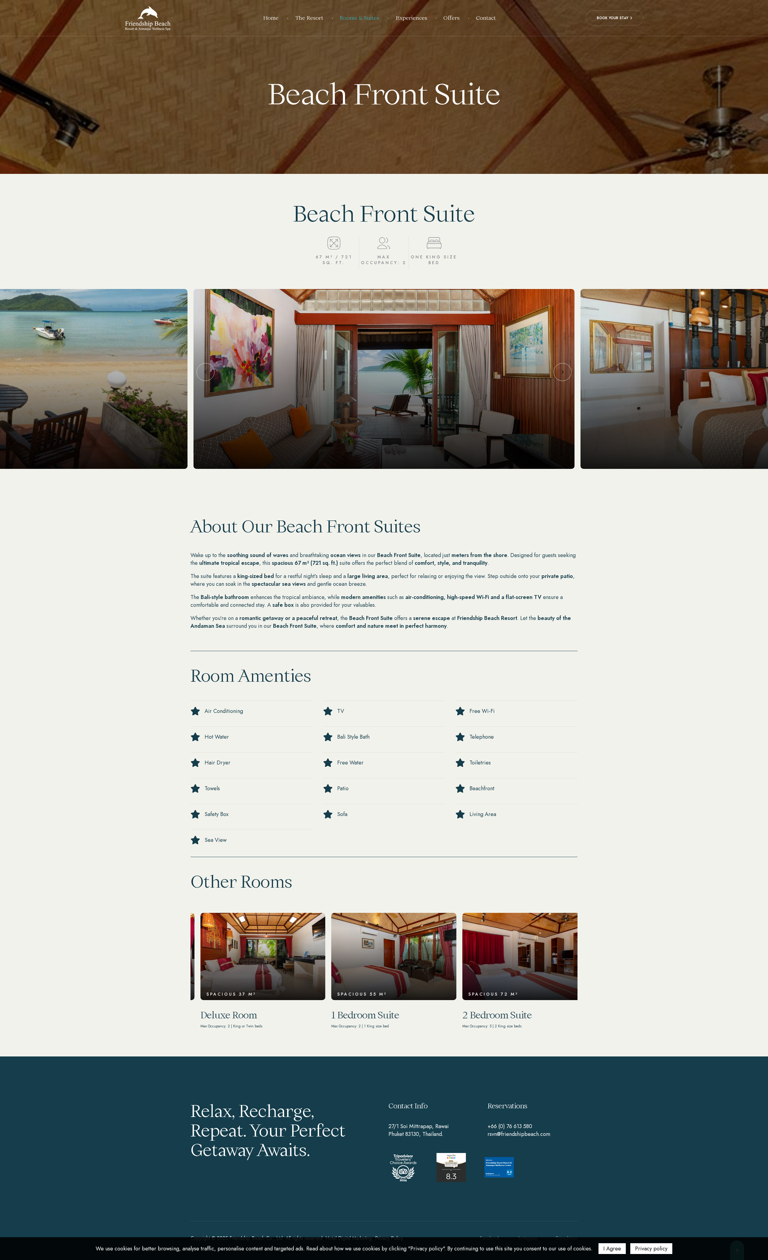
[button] (615, 17)
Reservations (507, 1106)
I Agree (612, 1249)
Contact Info (408, 1106)
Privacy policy (651, 1249)
